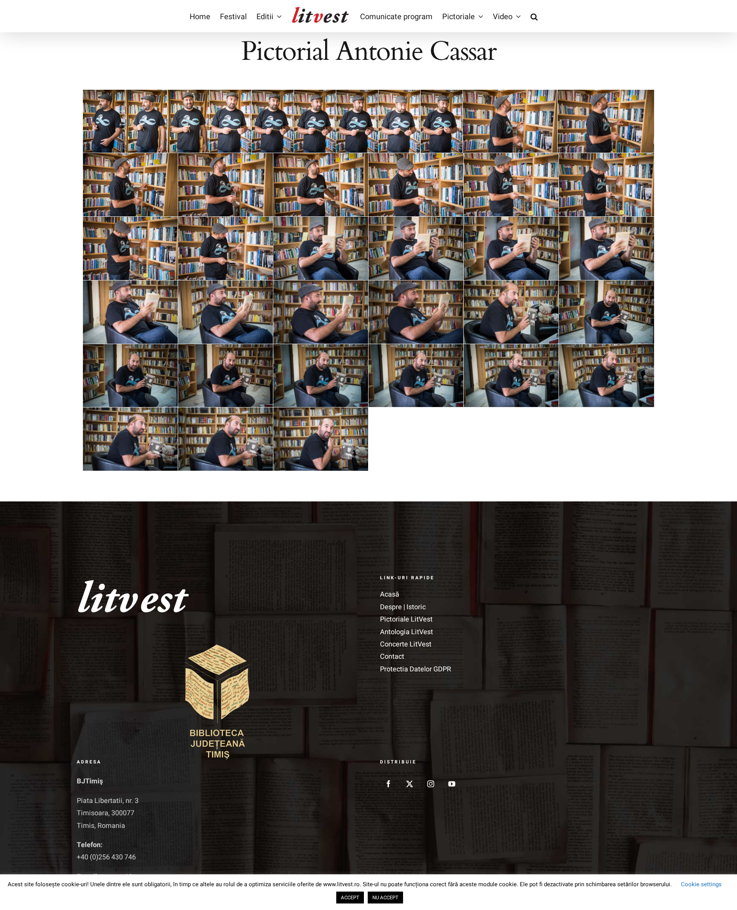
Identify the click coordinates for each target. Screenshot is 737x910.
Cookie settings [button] (701, 884)
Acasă (389, 594)
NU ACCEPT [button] (385, 897)
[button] (534, 16)
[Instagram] (430, 783)
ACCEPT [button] (350, 897)
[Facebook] (388, 783)
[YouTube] (451, 783)
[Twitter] (409, 783)
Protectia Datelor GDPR (415, 669)
